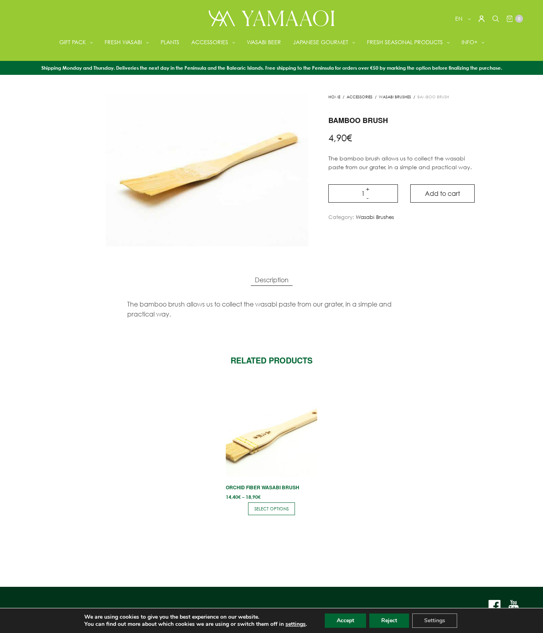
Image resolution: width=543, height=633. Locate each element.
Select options (271, 509)
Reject (389, 620)
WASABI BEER (264, 42)
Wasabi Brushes (395, 97)
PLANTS (170, 42)
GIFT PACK (72, 42)
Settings (434, 620)
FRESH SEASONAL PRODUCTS (405, 42)
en (459, 18)
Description (272, 279)
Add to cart (442, 193)
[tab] (272, 279)
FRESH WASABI (123, 42)
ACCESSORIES (209, 42)
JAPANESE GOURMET (320, 42)
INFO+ (469, 42)
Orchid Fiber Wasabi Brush (262, 487)
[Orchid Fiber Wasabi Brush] (271, 431)
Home (334, 97)
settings (295, 624)
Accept (345, 620)
